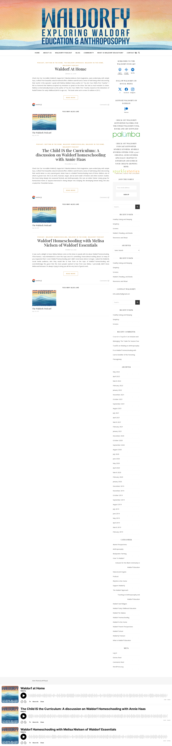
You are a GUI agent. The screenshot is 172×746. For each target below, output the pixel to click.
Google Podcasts (126, 73)
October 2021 (118, 399)
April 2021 (116, 418)
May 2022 (116, 372)
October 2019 (118, 495)
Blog (78, 53)
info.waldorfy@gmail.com (121, 294)
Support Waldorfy (119, 586)
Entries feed (117, 658)
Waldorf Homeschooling (74, 144)
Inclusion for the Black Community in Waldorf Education (127, 565)
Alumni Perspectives (120, 544)
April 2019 (116, 523)
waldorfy (39, 104)
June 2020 (116, 459)
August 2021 (117, 408)
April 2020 (116, 468)
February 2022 (118, 386)
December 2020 (118, 436)
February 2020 (118, 477)
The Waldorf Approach (74, 63)
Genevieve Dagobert (120, 337)
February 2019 (118, 532)
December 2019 (118, 486)
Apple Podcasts (120, 73)
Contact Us (132, 53)
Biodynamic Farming (120, 554)
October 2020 (118, 440)
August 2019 (117, 504)
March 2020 (117, 472)
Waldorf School (118, 631)
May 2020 (116, 463)
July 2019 (116, 509)
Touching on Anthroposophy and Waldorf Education (129, 597)
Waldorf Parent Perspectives (123, 627)
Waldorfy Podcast (63, 53)
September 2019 (119, 500)
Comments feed (118, 662)
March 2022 (117, 381)
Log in (115, 653)
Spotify (133, 73)
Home (37, 53)
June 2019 (116, 514)
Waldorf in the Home (94, 63)
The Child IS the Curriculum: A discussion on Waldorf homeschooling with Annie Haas (71, 155)
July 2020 (116, 454)
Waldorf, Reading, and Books (123, 233)
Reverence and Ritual (120, 238)
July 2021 (116, 413)
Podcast (40, 63)
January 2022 (117, 390)
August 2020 (117, 450)
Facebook (126, 92)
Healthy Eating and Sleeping (122, 219)
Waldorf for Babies (119, 613)
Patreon (126, 112)
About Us (47, 53)
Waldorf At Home (70, 68)
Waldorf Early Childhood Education (124, 608)
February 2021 (118, 427)
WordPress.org (118, 667)
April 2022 (116, 376)
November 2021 (118, 395)
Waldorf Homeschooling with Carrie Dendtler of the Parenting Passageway (124, 354)
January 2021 (117, 431)
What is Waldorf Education (122, 640)
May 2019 (116, 518)
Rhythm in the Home (54, 63)
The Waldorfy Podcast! (41, 133)
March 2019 (117, 527)
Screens (115, 228)
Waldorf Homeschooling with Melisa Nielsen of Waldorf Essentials (70, 243)
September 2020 (119, 445)
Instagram (132, 92)
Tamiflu (115, 346)
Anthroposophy (118, 549)
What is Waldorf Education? (110, 53)
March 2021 (117, 422)
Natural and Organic (119, 572)
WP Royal (45, 681)
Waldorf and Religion (120, 604)
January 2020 (117, 482)
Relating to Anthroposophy (130, 346)
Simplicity (116, 224)
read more (70, 97)
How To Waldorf (118, 558)
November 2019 (118, 491)
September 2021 (119, 404)
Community (89, 53)
